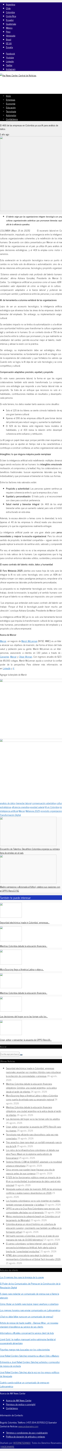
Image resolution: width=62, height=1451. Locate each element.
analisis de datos (7, 803)
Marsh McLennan (29, 641)
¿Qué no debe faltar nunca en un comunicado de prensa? (26, 1316)
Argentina (10, 4)
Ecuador (10, 20)
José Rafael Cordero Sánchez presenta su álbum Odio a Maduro (29, 1356)
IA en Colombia (52, 807)
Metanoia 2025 (33, 811)
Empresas (10, 100)
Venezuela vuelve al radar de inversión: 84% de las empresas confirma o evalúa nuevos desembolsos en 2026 (34, 1191)
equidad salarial (37, 807)
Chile (8, 8)
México (9, 28)
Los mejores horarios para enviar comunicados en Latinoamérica (30, 1310)
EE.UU (9, 43)
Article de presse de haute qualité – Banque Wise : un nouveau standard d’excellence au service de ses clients (29, 1325)
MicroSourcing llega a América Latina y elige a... (22, 969)
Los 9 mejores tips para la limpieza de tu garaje (22, 1277)
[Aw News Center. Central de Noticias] (18, 75)
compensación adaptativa (44, 803)
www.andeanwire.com (28, 1426)
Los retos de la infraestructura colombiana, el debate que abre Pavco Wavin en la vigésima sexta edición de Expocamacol (32, 1154)
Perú (8, 32)
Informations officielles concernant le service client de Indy (27, 1333)
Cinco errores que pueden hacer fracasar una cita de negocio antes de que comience (30, 1171)
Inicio (8, 96)
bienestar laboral (23, 803)
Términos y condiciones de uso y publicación (27, 1433)
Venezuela (10, 35)
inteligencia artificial (9, 811)
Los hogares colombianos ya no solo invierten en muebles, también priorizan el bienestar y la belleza (33, 1202)
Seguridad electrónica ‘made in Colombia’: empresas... (25, 922)
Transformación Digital (10, 815)
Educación (11, 107)
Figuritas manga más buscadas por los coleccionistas (25, 1349)
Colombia (10, 12)
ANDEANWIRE (7, 1447)
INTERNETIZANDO (22, 1443)
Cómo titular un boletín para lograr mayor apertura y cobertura (29, 1304)
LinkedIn (7, 668)
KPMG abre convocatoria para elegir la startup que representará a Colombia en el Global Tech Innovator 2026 (33, 1257)
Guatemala (11, 24)
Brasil (8, 39)
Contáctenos (12, 119)
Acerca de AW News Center (18, 1400)
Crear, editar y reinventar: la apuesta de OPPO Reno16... (26, 1040)
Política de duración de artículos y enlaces (25, 1436)
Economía (10, 103)
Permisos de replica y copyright (20, 1404)
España (9, 47)
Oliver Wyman (25, 657)
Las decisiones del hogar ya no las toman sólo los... (24, 1016)
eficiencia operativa (20, 807)
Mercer (3, 641)
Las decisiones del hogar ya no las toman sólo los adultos (33, 1119)
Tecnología (11, 111)
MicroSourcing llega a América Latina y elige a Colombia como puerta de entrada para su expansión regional (32, 1097)
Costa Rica (11, 16)
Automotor (11, 115)
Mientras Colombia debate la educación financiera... (23, 946)
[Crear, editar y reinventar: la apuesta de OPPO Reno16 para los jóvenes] (11, 1034)
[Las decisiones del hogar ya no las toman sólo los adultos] (11, 1010)
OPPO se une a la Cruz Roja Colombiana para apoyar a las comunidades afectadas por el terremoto (33, 1210)
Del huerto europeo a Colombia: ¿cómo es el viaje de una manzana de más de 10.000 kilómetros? (32, 1238)
